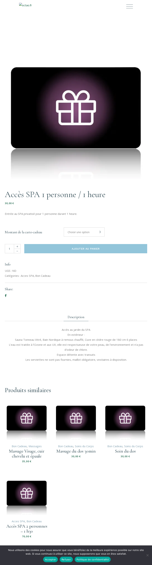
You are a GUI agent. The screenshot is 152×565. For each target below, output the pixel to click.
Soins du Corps (84, 446)
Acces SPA (27, 276)
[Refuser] (147, 555)
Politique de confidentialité (93, 559)
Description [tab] (76, 317)
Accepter (50, 559)
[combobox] (84, 232)
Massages (35, 446)
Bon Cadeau (42, 276)
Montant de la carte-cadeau (23, 232)
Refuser (66, 559)
